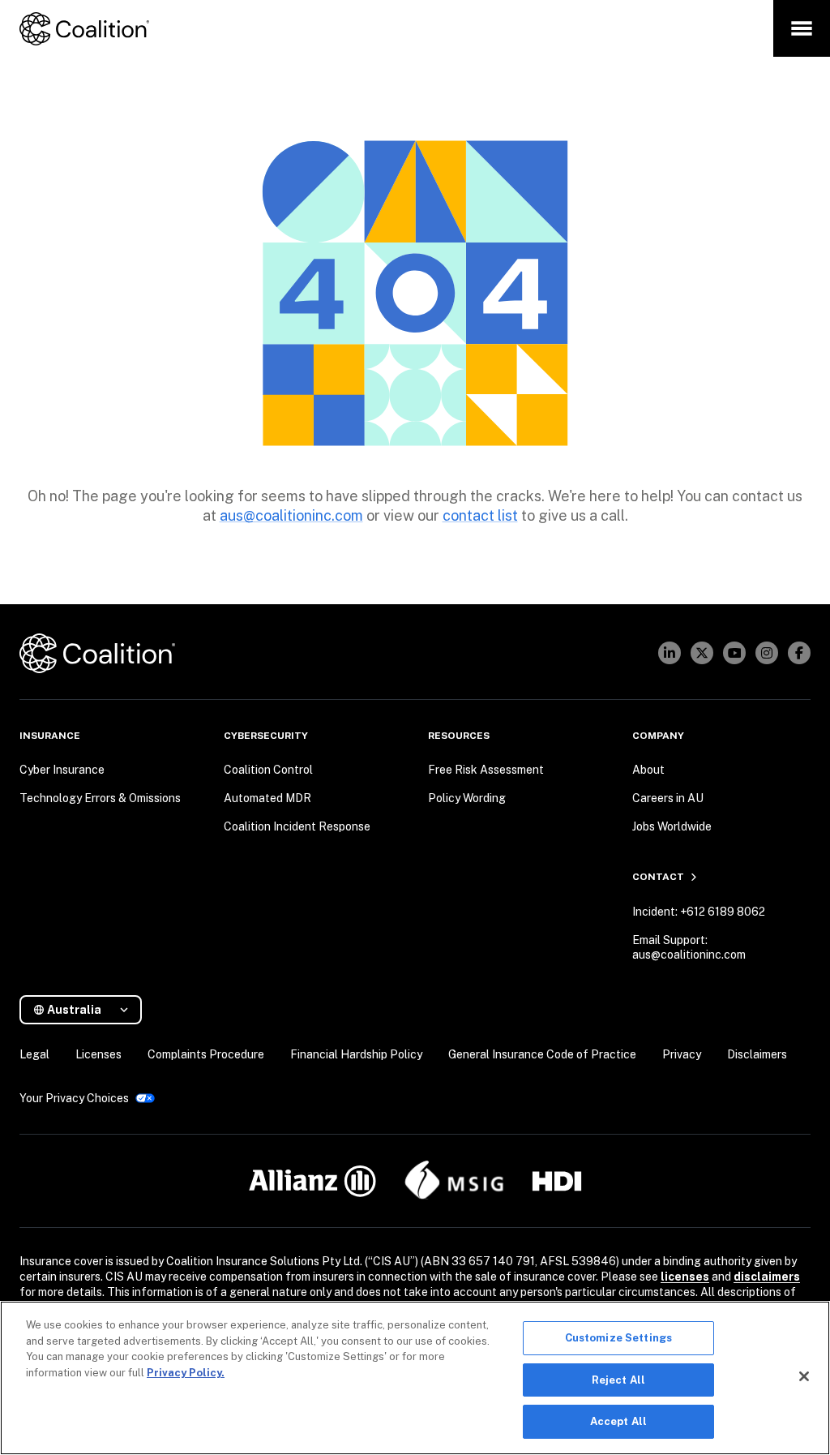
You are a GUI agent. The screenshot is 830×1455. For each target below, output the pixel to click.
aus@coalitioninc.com (291, 515)
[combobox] (87, 1010)
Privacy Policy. (186, 1373)
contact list (480, 515)
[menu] (801, 28)
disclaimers (767, 1276)
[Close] (804, 1376)
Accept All (618, 1421)
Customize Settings (618, 1338)
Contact (658, 876)
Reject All (618, 1380)
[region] (415, 1378)
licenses (685, 1276)
